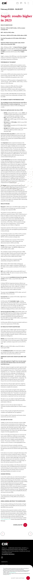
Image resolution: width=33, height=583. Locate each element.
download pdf (18, 524)
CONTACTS (4, 561)
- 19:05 (12, 9)
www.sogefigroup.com (6, 519)
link (10, 574)
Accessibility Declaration (8, 554)
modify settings (13, 572)
